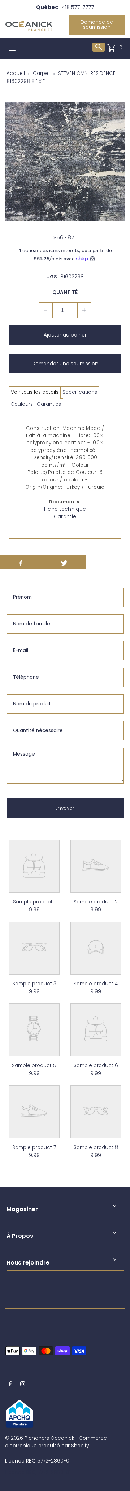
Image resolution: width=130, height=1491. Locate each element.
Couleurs (21, 404)
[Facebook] (10, 1385)
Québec (47, 7)
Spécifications (79, 392)
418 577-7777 (78, 7)
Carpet (41, 73)
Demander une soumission (65, 363)
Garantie (65, 516)
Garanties (49, 404)
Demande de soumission (97, 25)
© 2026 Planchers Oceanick (39, 1438)
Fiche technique (65, 509)
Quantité (65, 292)
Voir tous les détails (34, 392)
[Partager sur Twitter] (64, 562)
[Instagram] (22, 1385)
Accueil (15, 73)
